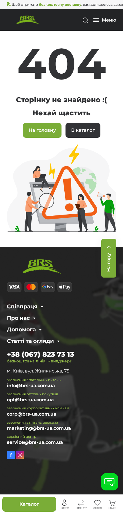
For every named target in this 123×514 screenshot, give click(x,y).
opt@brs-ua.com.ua (30, 399)
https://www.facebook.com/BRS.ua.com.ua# (11, 455)
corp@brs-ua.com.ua (31, 414)
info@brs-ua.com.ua (31, 385)
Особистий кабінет (64, 502)
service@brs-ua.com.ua (35, 442)
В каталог (83, 130)
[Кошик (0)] (112, 502)
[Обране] (97, 502)
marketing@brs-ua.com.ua (39, 428)
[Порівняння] (81, 502)
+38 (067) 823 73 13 (40, 354)
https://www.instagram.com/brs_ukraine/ (20, 455)
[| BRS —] (28, 19)
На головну (42, 130)
